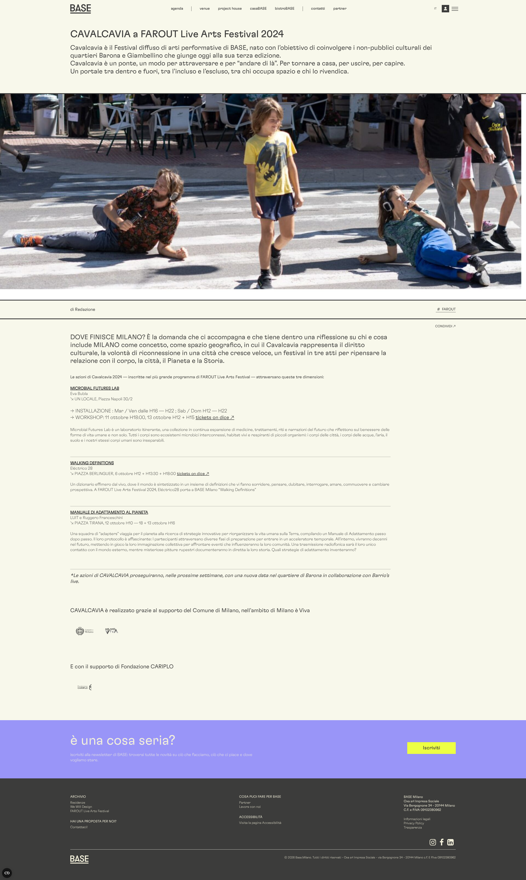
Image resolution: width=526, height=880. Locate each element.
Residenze (77, 802)
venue (205, 8)
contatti (318, 8)
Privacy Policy (414, 823)
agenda (177, 8)
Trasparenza (413, 827)
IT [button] (435, 8)
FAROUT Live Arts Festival (225, 377)
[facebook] (442, 843)
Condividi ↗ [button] (445, 326)
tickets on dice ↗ (193, 474)
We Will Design (81, 806)
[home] (80, 9)
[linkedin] (451, 843)
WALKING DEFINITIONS (92, 463)
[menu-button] (455, 9)
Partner (244, 802)
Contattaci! (79, 827)
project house (230, 8)
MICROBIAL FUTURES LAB (94, 388)
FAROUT (449, 309)
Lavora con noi (250, 806)
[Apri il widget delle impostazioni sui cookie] (7, 873)
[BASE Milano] (79, 859)
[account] (445, 10)
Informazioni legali (417, 819)
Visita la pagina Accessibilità (260, 822)
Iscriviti (431, 747)
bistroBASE (284, 8)
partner (339, 8)
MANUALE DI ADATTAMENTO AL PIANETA (109, 512)
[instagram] (433, 843)
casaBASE (258, 8)
